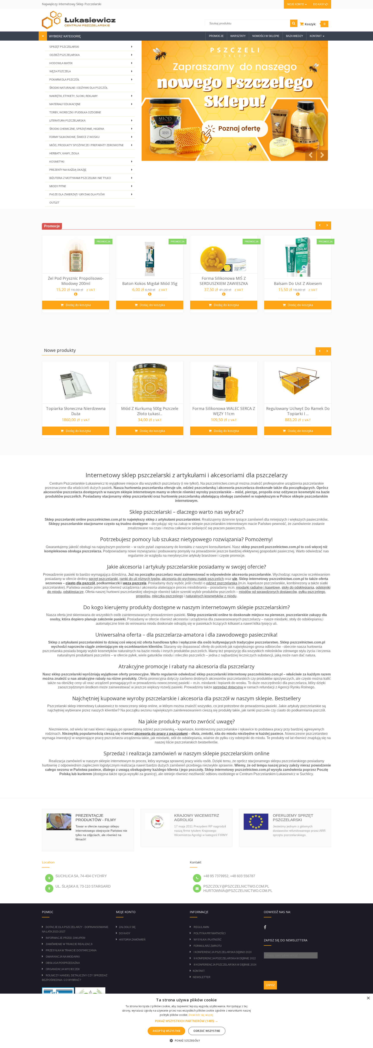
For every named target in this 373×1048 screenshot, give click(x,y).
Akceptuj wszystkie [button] (166, 1031)
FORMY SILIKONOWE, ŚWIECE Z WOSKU (92, 138)
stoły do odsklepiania (298, 587)
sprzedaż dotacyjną (228, 687)
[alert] (186, 1021)
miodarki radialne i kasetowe (258, 587)
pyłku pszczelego (312, 592)
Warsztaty (238, 36)
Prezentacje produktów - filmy (96, 817)
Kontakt (199, 970)
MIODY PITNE (92, 187)
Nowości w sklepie (265, 36)
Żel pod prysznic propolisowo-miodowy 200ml (76, 281)
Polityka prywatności (210, 933)
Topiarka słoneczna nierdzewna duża (76, 411)
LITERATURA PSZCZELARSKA (92, 122)
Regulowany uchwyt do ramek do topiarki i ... (298, 411)
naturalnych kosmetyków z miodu (211, 596)
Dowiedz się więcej (201, 1015)
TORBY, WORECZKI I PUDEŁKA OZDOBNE (75, 112)
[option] (76, 274)
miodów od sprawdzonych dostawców (268, 592)
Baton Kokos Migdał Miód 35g (149, 283)
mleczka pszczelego (167, 596)
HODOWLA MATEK (92, 64)
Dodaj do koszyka (78, 305)
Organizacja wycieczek (63, 969)
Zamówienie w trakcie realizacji (69, 944)
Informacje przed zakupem (65, 937)
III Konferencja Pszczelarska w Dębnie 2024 (225, 964)
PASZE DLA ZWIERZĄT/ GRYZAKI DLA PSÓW (92, 195)
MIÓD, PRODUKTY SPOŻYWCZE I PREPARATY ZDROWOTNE (92, 146)
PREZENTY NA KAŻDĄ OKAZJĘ (92, 171)
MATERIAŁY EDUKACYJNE (92, 105)
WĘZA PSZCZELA (92, 72)
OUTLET (54, 202)
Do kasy (319, 4)
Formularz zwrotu (208, 945)
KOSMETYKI (92, 163)
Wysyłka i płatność (208, 939)
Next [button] (327, 225)
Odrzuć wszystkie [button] (206, 1031)
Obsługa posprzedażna (63, 962)
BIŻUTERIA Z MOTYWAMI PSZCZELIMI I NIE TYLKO (92, 179)
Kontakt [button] (316, 36)
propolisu (143, 596)
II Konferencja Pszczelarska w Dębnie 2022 (225, 958)
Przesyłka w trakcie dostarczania (71, 950)
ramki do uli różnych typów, (140, 579)
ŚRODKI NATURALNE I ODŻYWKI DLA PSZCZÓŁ (78, 88)
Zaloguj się (127, 927)
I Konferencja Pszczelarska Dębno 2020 (223, 952)
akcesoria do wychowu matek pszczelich (193, 579)
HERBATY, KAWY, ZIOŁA (64, 153)
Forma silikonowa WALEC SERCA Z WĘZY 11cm (223, 411)
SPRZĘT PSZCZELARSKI (92, 48)
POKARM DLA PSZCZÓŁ (92, 80)
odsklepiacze (73, 592)
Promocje (216, 36)
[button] (186, 1021)
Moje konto (296, 4)
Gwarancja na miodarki (63, 956)
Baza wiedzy (294, 36)
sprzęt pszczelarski (103, 579)
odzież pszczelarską (221, 583)
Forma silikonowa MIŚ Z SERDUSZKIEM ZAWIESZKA (224, 281)
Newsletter (201, 977)
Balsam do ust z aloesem (298, 283)
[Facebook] (265, 927)
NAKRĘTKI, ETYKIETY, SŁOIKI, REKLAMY (92, 97)
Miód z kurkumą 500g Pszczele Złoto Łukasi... (149, 411)
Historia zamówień (132, 939)
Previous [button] (320, 225)
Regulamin (201, 927)
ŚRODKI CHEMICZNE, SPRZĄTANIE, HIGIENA (92, 130)
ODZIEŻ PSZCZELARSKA (92, 56)
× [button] (368, 998)
